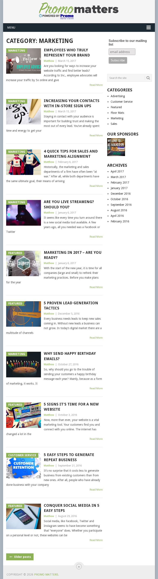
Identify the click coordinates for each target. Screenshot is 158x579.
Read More (96, 84)
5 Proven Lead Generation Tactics (71, 305)
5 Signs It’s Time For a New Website (71, 406)
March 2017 (118, 177)
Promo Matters (46, 574)
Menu (11, 27)
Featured (116, 107)
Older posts (22, 556)
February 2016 (120, 221)
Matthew (49, 60)
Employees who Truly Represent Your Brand (67, 52)
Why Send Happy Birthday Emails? (70, 356)
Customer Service (121, 101)
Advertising (118, 96)
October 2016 (119, 199)
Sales (114, 123)
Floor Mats (117, 112)
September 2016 (121, 204)
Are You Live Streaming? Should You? (69, 204)
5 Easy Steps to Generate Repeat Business (69, 457)
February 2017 (120, 182)
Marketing (117, 118)
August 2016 (119, 210)
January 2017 (119, 188)
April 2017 (117, 171)
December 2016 (121, 193)
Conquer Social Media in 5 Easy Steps (71, 508)
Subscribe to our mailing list (128, 42)
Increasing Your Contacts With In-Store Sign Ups (71, 103)
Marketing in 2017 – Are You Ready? (72, 255)
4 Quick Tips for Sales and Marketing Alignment (71, 154)
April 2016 (117, 215)
